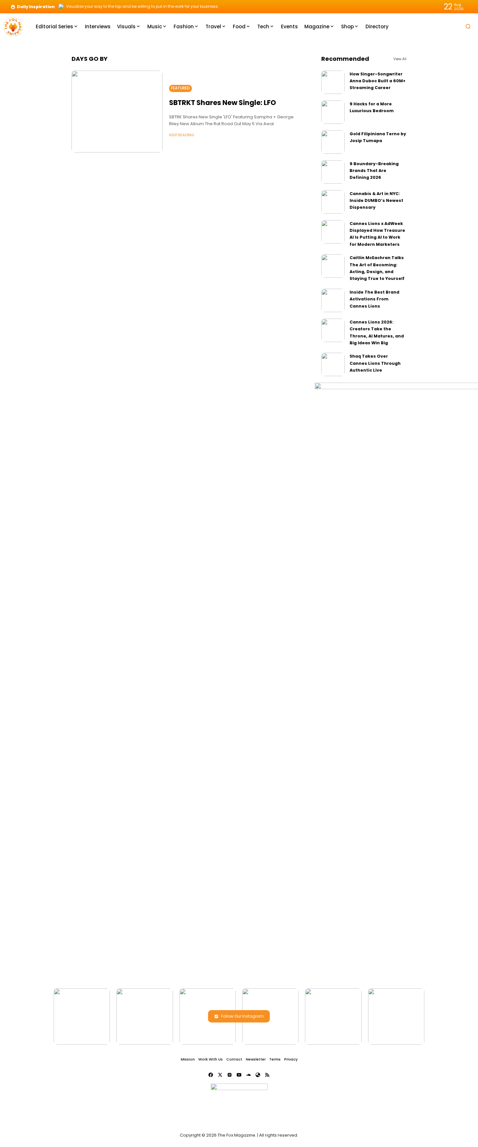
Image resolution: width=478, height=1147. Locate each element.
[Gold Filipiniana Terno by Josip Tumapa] (333, 142)
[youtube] (239, 1075)
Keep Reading (181, 135)
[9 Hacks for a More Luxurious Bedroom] (333, 112)
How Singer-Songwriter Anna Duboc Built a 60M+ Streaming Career (377, 81)
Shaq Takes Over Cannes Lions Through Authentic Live (375, 363)
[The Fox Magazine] (13, 26)
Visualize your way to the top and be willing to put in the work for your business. (142, 6)
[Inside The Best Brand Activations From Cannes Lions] (333, 300)
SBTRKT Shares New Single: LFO (222, 102)
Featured (180, 88)
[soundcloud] (248, 1075)
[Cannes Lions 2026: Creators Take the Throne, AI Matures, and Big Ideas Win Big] (333, 330)
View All (399, 59)
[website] (258, 1075)
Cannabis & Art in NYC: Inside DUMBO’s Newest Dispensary (376, 200)
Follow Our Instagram (242, 1016)
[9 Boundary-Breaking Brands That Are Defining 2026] (333, 172)
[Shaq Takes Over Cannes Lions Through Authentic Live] (333, 364)
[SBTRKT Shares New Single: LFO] (117, 111)
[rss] (267, 1075)
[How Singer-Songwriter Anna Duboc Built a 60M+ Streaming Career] (333, 82)
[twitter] (220, 1075)
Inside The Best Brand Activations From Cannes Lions (374, 299)
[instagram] (229, 1075)
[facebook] (210, 1075)
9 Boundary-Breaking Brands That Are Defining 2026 (374, 170)
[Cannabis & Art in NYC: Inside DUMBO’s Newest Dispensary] (333, 202)
